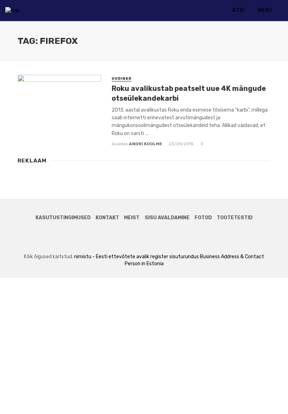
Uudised (122, 78)
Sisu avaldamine (167, 218)
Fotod (203, 218)
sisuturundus (184, 257)
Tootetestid (235, 218)
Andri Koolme (145, 143)
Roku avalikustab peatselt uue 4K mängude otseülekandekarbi (189, 93)
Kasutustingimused (63, 218)
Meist (131, 218)
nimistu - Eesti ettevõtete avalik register (121, 257)
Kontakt (107, 218)
